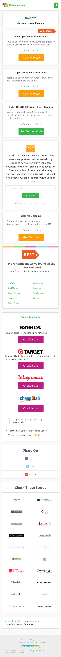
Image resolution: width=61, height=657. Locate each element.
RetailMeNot (13, 288)
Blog (32, 650)
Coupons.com (38, 283)
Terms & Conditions (44, 650)
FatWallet (11, 283)
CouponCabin (13, 303)
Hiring (13, 650)
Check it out (30, 339)
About (6, 650)
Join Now (30, 195)
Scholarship (23, 650)
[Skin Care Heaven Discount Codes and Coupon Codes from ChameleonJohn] (14, 5)
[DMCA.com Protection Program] (30, 646)
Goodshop (37, 288)
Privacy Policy (9, 653)
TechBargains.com (40, 293)
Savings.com (38, 298)
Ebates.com (12, 298)
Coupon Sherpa (14, 293)
